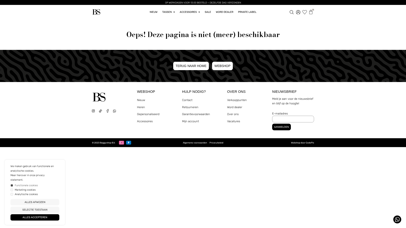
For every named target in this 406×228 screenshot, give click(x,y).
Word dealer (224, 11)
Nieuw (153, 11)
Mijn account (190, 121)
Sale (208, 11)
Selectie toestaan (34, 209)
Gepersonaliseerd (148, 114)
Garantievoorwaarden (196, 114)
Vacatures (233, 121)
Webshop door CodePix (302, 142)
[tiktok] (100, 110)
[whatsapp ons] (397, 219)
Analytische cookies (26, 194)
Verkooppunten (237, 100)
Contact (187, 100)
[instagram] (93, 110)
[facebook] (107, 110)
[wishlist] (304, 12)
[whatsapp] (115, 112)
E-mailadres (280, 113)
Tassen (167, 11)
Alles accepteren (35, 217)
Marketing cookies (25, 189)
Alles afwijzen (35, 202)
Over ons (233, 114)
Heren (141, 107)
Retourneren (190, 107)
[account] (298, 12)
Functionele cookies (26, 185)
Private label (247, 11)
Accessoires (188, 11)
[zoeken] (291, 12)
